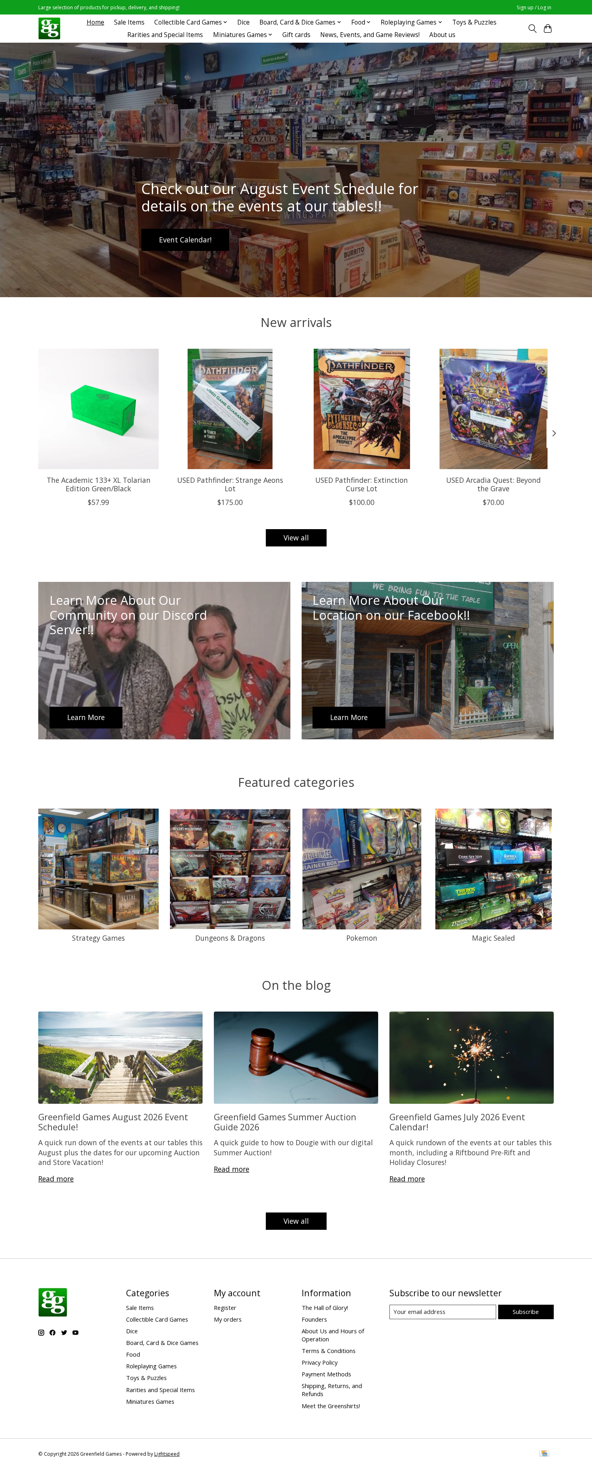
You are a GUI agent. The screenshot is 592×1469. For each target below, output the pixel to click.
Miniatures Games (150, 1401)
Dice (243, 22)
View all (296, 537)
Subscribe (526, 1312)
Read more (56, 1178)
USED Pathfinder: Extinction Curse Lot (361, 484)
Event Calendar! (185, 239)
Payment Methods (326, 1374)
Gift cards (296, 35)
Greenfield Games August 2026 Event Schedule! (113, 1122)
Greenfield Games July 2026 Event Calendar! (457, 1122)
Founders (314, 1319)
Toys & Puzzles (474, 22)
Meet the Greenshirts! (331, 1406)
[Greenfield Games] (49, 28)
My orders (228, 1319)
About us (442, 35)
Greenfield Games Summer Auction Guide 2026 (285, 1122)
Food (133, 1354)
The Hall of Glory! (325, 1307)
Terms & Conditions (329, 1351)
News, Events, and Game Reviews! (370, 35)
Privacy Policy (319, 1362)
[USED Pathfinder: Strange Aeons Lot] (230, 409)
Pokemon (361, 938)
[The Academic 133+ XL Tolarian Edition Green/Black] (98, 409)
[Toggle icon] (532, 28)
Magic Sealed (493, 938)
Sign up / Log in (534, 7)
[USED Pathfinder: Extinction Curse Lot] (362, 409)
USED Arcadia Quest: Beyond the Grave (493, 484)
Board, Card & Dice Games (162, 1343)
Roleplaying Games (151, 1366)
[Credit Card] (544, 1454)
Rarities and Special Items (165, 35)
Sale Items (129, 22)
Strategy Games (98, 938)
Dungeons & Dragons (230, 938)
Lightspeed (167, 1453)
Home (95, 22)
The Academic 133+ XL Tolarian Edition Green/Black (99, 484)
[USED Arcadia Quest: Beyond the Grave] (493, 409)
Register (225, 1307)
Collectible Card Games (157, 1319)
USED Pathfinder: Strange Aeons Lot (230, 484)
